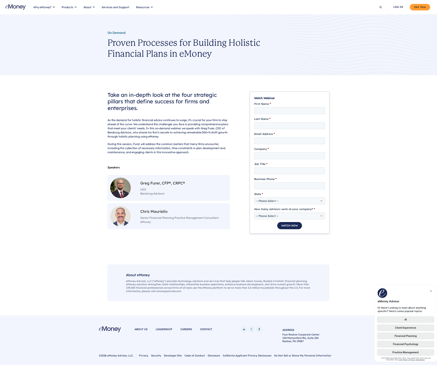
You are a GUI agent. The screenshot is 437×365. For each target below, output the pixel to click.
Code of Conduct (195, 355)
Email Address (264, 134)
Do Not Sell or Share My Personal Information (302, 355)
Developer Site (173, 355)
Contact (206, 329)
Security (156, 355)
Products (67, 7)
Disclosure (214, 355)
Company (261, 149)
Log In (398, 7)
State (258, 194)
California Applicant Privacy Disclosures (247, 355)
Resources (143, 7)
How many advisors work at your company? (284, 209)
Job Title (260, 164)
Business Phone (265, 179)
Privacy (143, 355)
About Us (141, 329)
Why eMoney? (42, 7)
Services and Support (115, 7)
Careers (186, 329)
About (87, 7)
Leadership (164, 329)
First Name (262, 104)
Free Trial (420, 7)
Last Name (262, 119)
